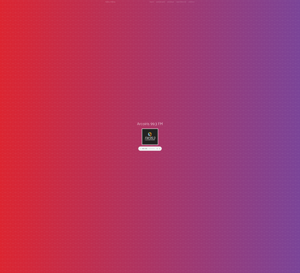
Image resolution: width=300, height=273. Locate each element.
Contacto (192, 1)
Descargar (170, 1)
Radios (152, 1)
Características (181, 1)
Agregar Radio (160, 1)
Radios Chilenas (110, 2)
